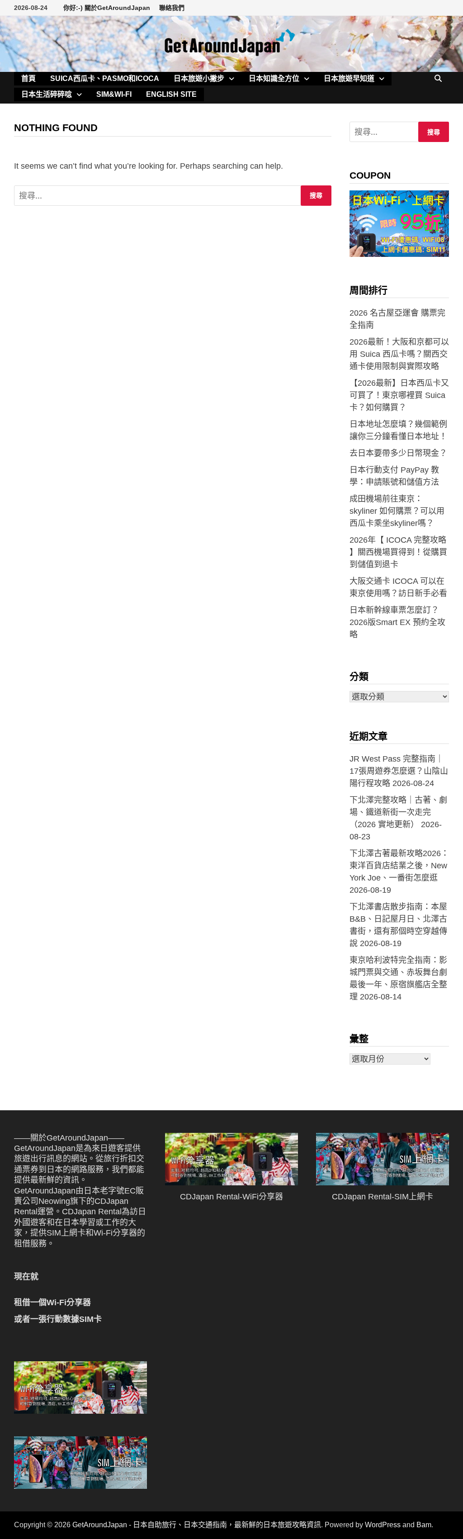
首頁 (28, 78)
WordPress (383, 1525)
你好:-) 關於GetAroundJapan (106, 7)
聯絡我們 (171, 7)
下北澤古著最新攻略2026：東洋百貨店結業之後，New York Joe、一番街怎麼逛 (399, 865)
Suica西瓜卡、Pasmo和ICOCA (104, 78)
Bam (423, 1525)
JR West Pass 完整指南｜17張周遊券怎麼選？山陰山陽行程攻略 (399, 771)
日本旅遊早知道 (349, 78)
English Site (171, 94)
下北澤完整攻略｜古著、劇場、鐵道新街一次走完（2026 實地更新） (398, 812)
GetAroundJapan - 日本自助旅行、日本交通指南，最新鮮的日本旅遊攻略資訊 (196, 1525)
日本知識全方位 (274, 78)
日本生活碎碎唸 (46, 94)
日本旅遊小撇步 (199, 78)
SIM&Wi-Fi (114, 94)
